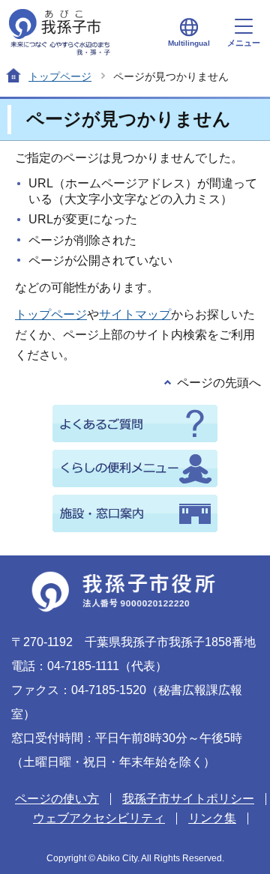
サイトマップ (135, 314)
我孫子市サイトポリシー (188, 798)
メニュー (243, 42)
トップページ (60, 76)
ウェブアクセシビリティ (99, 818)
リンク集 (212, 818)
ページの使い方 (57, 798)
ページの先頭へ (219, 382)
